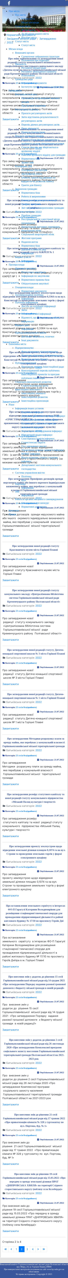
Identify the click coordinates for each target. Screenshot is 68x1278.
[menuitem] (14, 11)
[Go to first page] (5, 1249)
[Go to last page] (44, 1249)
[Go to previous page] (11, 1249)
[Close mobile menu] (3, 8)
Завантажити (10, 535)
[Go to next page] (38, 1249)
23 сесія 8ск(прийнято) (26, 559)
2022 (38, 553)
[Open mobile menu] (66, 0)
